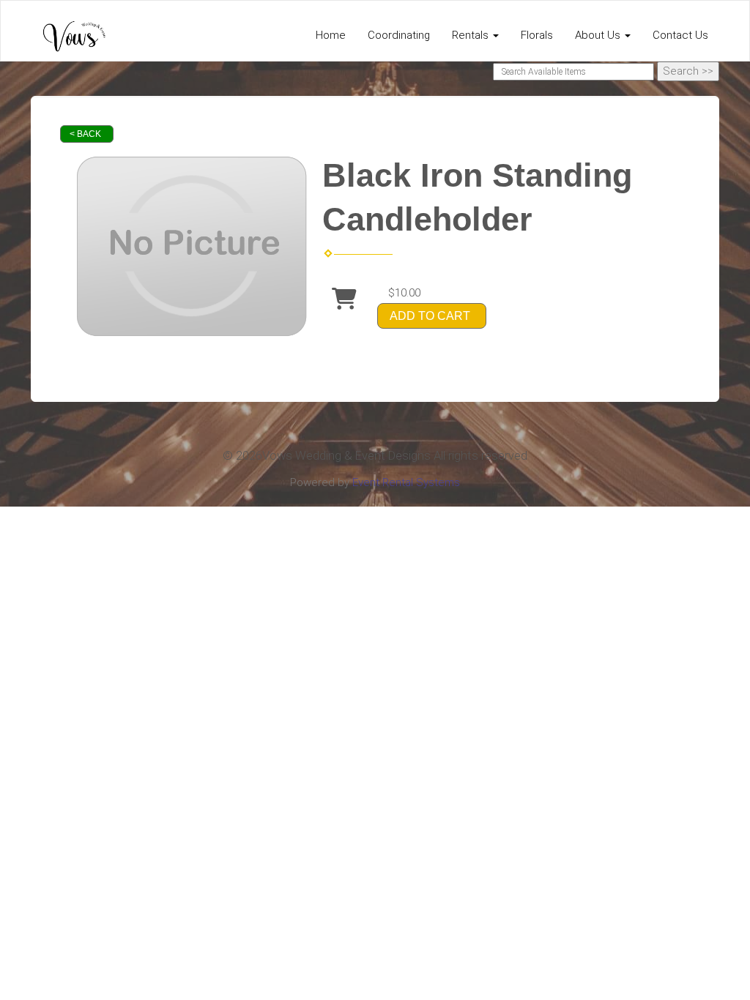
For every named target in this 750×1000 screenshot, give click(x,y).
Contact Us (680, 35)
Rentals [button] (471, 35)
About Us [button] (599, 35)
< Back (85, 134)
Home (331, 35)
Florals (537, 35)
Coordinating (399, 35)
